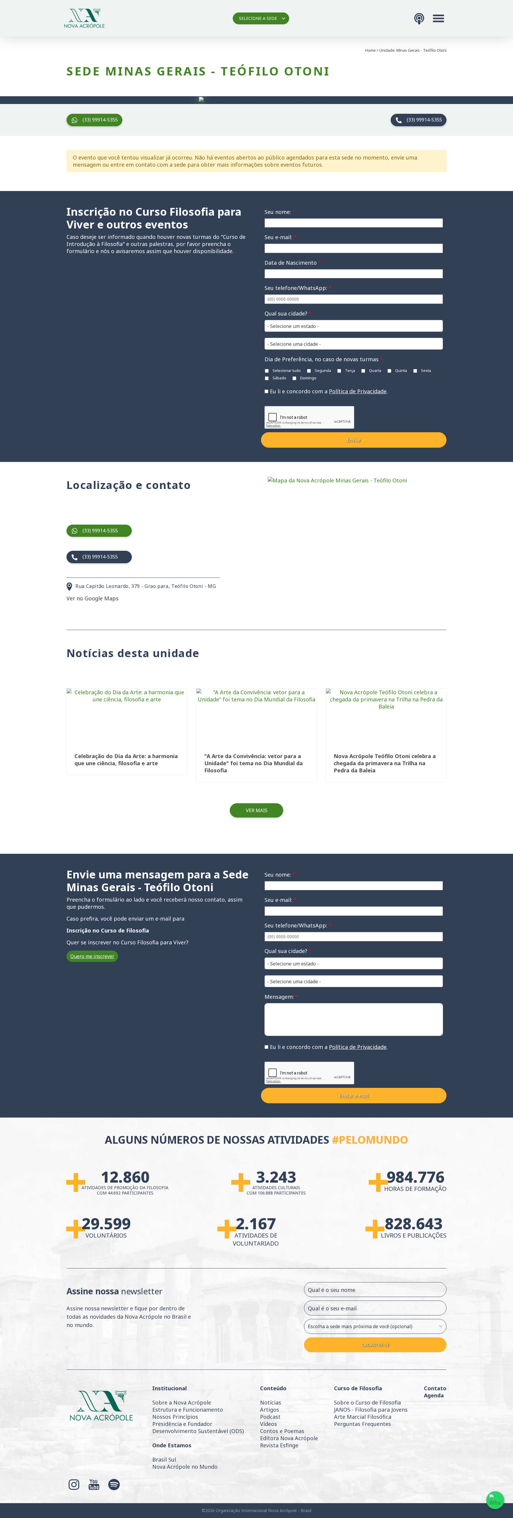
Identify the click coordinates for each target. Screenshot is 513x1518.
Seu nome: (280, 211)
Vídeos (268, 1423)
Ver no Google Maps (92, 598)
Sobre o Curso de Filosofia (367, 1402)
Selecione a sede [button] (258, 18)
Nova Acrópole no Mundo (185, 1466)
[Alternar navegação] (438, 18)
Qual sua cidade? (288, 313)
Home (370, 50)
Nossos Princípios (175, 1416)
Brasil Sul (164, 1459)
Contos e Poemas (282, 1431)
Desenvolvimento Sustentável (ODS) (198, 1431)
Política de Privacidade (358, 391)
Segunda (322, 370)
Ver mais (256, 810)
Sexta (425, 370)
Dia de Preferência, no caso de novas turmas (324, 359)
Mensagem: (281, 996)
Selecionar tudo (286, 370)
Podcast (270, 1416)
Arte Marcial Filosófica (362, 1416)
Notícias (270, 1402)
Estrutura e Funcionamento (187, 1409)
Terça (349, 370)
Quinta (400, 370)
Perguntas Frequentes (362, 1423)
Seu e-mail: (281, 237)
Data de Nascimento (293, 262)
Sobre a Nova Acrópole (181, 1402)
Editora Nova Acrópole (289, 1438)
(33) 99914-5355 (100, 119)
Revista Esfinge (279, 1445)
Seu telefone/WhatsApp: (298, 287)
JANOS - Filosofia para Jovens (371, 1409)
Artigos (269, 1409)
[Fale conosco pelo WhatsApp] (495, 1500)
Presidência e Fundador (182, 1423)
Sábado (279, 378)
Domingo (307, 378)
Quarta (374, 370)
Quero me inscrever (92, 956)
